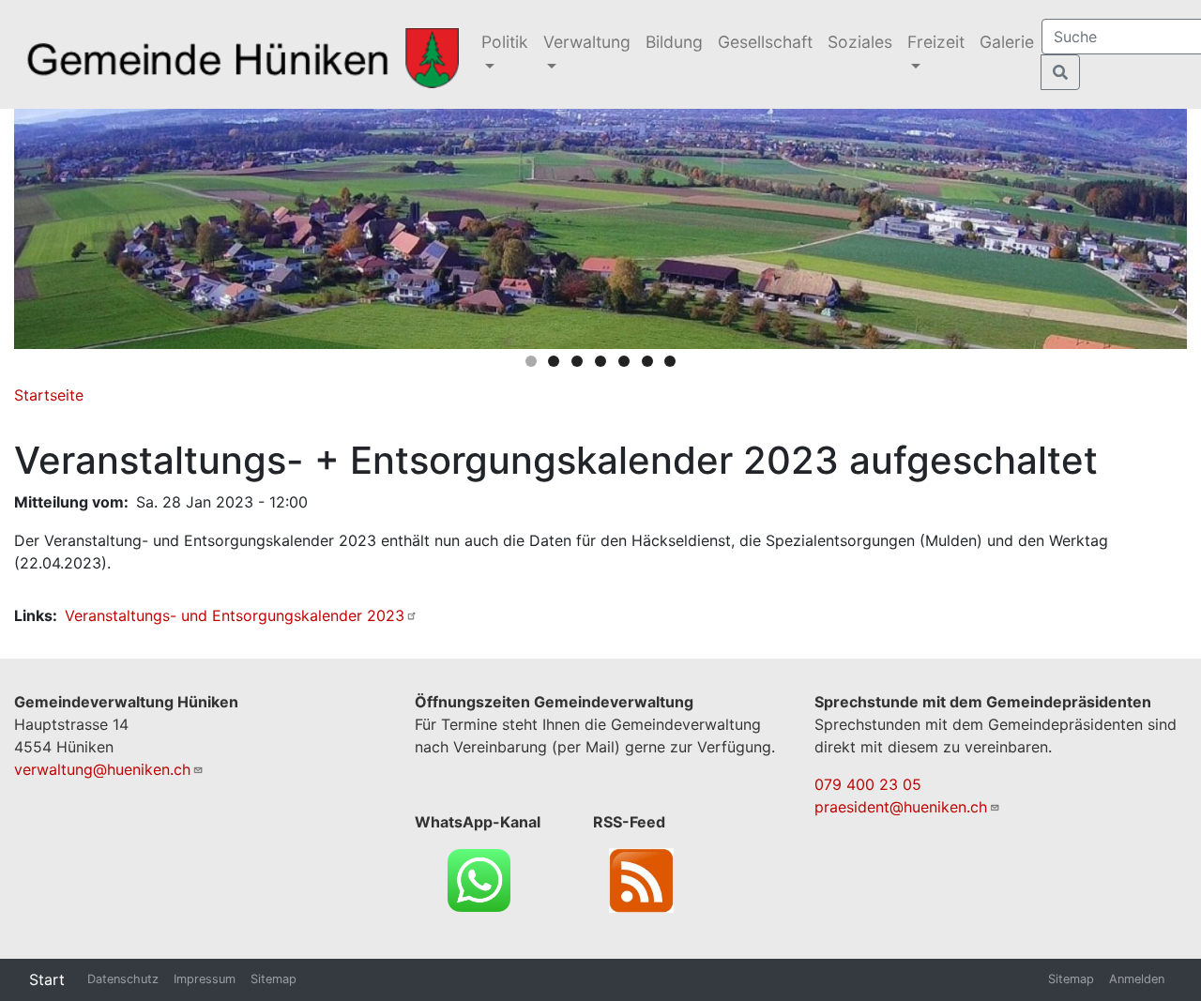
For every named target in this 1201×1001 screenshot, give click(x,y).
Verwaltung (587, 42)
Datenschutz (123, 979)
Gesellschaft (765, 42)
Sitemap (273, 979)
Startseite (49, 395)
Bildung (674, 42)
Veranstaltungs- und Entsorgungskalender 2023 (234, 615)
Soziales (860, 42)
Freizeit (936, 42)
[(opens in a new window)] (479, 878)
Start (47, 979)
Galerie (1007, 42)
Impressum (205, 979)
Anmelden (1136, 979)
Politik (504, 42)
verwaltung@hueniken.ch (102, 769)
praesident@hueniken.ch (900, 806)
